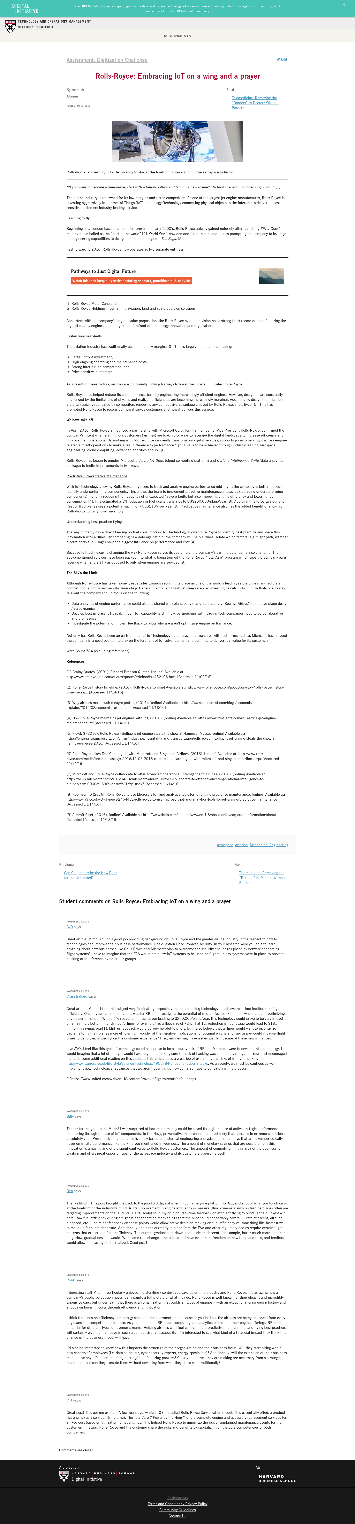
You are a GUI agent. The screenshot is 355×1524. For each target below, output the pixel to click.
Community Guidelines (177, 1509)
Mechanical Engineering (269, 844)
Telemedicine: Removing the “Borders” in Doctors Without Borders (255, 102)
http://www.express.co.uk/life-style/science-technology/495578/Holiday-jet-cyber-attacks (137, 1063)
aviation (241, 844)
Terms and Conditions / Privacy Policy (177, 1503)
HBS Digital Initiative (95, 6)
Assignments (177, 36)
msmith (78, 89)
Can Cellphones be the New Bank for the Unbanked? (90, 875)
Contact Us (177, 1515)
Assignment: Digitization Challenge (107, 59)
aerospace (225, 844)
